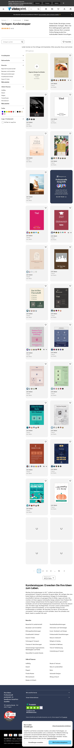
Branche (4, 65)
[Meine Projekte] (52, 9)
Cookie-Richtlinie (52, 738)
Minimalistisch (30, 677)
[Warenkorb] (71, 9)
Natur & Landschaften (56, 667)
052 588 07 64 (7, 738)
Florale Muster (30, 673)
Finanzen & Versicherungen (34, 644)
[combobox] (33, 9)
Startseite (3, 20)
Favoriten (68, 42)
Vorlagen (26, 20)
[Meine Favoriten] (58, 9)
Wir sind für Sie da (31, 692)
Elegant (28, 670)
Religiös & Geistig (55, 641)
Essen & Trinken (30, 637)
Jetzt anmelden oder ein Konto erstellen (49, 14)
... (9, 20)
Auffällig (28, 663)
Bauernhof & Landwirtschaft (34, 624)
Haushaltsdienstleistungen (58, 624)
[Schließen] (64, 3)
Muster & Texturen (55, 663)
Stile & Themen (6, 87)
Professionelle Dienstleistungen (59, 634)
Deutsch (37, 3)
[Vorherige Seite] (34, 571)
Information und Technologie (58, 627)
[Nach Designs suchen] (22, 41)
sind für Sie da (10, 705)
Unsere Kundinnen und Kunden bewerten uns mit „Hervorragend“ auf (46, 717)
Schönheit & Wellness (56, 644)
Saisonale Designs (55, 673)
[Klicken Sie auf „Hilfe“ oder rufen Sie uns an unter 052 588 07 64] (46, 9)
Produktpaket (5, 55)
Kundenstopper (17, 20)
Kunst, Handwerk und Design (58, 631)
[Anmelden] (64, 9)
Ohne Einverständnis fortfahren (61, 726)
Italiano (56, 3)
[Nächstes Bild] (72, 14)
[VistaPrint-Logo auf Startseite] (17, 9)
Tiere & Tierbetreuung (56, 647)
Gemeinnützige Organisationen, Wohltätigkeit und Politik (35, 648)
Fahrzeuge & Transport (32, 641)
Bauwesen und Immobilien (33, 627)
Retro (51, 670)
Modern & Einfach (31, 680)
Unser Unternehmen (32, 697)
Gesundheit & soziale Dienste (34, 653)
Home (14, 738)
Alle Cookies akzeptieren (60, 742)
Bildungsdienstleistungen (33, 631)
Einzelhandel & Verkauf (32, 634)
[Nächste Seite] (64, 571)
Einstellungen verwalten (35, 742)
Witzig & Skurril (54, 677)
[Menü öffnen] (3, 9)
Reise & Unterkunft (55, 637)
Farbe (3, 108)
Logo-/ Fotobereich (7, 119)
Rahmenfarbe (5, 60)
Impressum (19, 738)
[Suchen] (38, 9)
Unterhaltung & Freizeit (57, 651)
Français (47, 3)
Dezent (28, 667)
